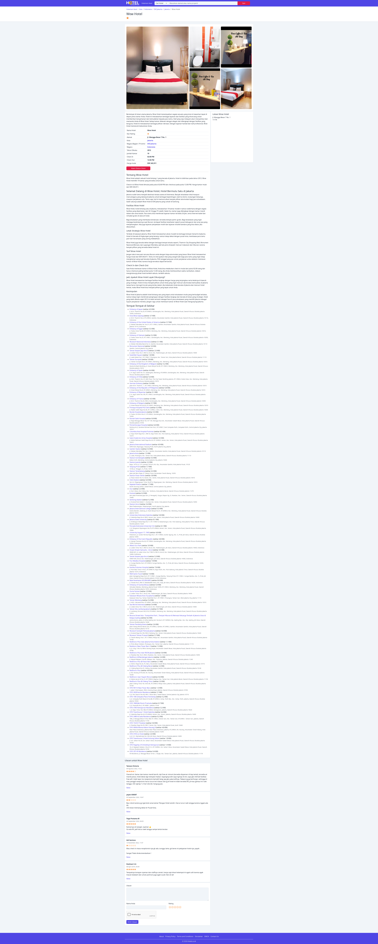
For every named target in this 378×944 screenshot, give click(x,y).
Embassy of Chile (136, 377)
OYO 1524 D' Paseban (138, 723)
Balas (128, 788)
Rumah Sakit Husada (137, 418)
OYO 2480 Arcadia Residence (140, 716)
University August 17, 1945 (139, 532)
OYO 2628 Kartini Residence (140, 692)
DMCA (206, 936)
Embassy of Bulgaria (137, 403)
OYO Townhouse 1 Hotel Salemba (142, 712)
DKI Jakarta (158, 9)
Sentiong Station (136, 500)
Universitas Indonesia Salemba (141, 515)
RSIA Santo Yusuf (136, 574)
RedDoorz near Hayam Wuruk (141, 677)
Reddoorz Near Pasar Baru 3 (140, 646)
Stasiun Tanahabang (137, 471)
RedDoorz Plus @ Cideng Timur (141, 681)
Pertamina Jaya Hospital (138, 425)
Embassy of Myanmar (138, 392)
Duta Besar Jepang (136, 316)
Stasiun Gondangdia (137, 458)
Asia (140, 9)
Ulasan (129, 886)
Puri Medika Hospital (137, 561)
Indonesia (148, 9)
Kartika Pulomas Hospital (139, 567)
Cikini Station (134, 480)
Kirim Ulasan (132, 922)
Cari (243, 3)
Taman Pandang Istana (138, 624)
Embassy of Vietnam (137, 335)
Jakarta (167, 9)
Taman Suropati (135, 359)
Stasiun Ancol (135, 504)
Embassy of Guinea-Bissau (139, 585)
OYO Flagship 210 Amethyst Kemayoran (144, 745)
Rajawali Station (135, 484)
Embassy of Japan (136, 309)
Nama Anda (130, 903)
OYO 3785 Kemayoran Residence (142, 708)
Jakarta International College (140, 508)
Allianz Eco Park (135, 545)
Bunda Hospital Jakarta (138, 412)
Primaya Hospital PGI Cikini (140, 407)
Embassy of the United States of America (145, 322)
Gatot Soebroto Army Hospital (141, 438)
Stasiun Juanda (135, 462)
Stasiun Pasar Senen (137, 475)
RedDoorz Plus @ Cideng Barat (141, 666)
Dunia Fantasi (135, 591)
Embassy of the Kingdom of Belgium (143, 364)
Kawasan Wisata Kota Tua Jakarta (142, 596)
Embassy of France (137, 399)
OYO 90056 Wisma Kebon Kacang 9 (143, 727)
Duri (131, 489)
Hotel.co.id (192, 941)
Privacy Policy (170, 936)
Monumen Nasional (137, 346)
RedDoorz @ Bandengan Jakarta (141, 657)
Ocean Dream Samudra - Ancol (141, 550)
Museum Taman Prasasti (139, 635)
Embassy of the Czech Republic (141, 539)
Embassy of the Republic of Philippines (144, 388)
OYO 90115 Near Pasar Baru (140, 688)
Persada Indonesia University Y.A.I (142, 526)
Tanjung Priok (135, 467)
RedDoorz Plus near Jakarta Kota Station (145, 642)
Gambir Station (135, 449)
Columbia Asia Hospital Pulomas (142, 431)
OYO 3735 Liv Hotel (137, 734)
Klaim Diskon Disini (138, 168)
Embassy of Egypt (136, 329)
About (161, 936)
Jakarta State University (138, 519)
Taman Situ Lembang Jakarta (140, 609)
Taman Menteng (136, 600)
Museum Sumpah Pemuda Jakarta (142, 631)
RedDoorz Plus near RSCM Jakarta (142, 653)
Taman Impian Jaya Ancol (139, 350)
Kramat (132, 493)
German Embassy (136, 383)
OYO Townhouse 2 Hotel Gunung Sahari (144, 738)
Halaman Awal (147, 3)
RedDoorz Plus (135, 670)
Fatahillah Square (136, 355)
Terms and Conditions (185, 936)
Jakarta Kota (134, 453)
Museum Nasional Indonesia (140, 342)
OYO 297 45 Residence (138, 751)
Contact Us (215, 936)
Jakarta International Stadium (140, 444)
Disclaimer (199, 936)
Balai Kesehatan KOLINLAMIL (140, 580)
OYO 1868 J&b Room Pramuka (141, 703)
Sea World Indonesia (137, 604)
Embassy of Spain (136, 370)
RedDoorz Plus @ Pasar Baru (140, 661)
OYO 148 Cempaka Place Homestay (143, 697)
